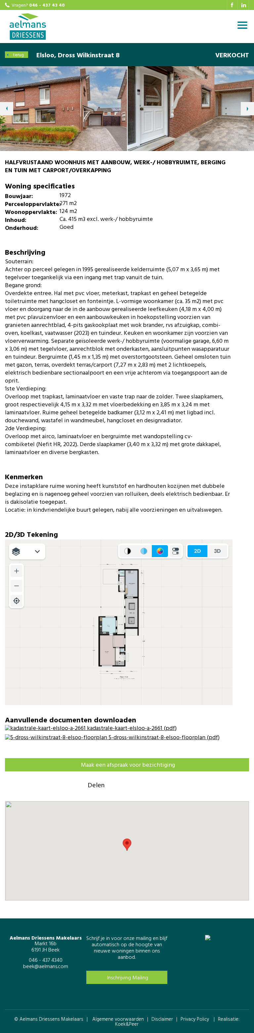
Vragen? (38, 4)
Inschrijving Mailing (127, 977)
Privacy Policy (195, 1019)
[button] (127, 844)
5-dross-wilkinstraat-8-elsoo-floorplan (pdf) (163, 737)
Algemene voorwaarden (118, 1019)
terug (18, 54)
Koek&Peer (127, 1024)
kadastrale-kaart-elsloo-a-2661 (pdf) (131, 728)
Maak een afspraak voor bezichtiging (128, 764)
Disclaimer (162, 1019)
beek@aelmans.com (45, 966)
